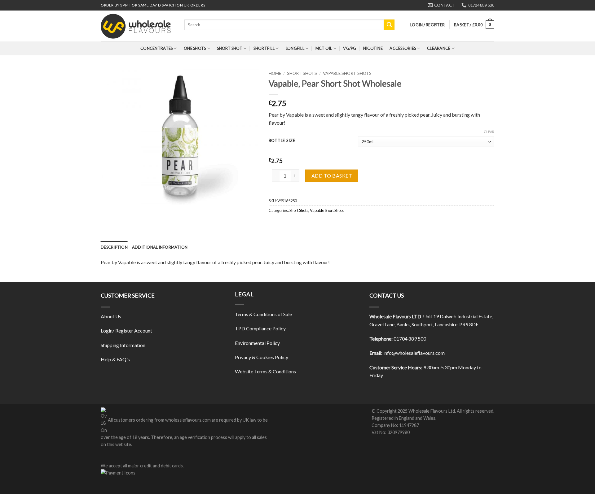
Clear (489, 132)
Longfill (295, 48)
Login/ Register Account (126, 330)
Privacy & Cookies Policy (261, 357)
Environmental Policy (257, 343)
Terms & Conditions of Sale (263, 314)
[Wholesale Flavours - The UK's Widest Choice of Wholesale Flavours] (138, 26)
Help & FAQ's (115, 359)
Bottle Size (282, 141)
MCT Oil (323, 48)
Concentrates (156, 48)
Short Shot (229, 48)
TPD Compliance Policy (260, 328)
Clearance (438, 48)
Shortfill (264, 48)
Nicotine (373, 48)
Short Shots (302, 73)
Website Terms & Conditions (265, 371)
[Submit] (389, 24)
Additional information (160, 247)
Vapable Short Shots (347, 73)
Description (114, 247)
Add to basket (331, 175)
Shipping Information (123, 345)
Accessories (403, 48)
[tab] (114, 247)
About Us (111, 316)
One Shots (195, 48)
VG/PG (349, 48)
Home (275, 73)
